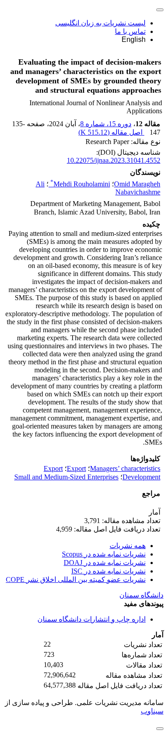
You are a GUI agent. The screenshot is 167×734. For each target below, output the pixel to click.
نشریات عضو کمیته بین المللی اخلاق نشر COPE (76, 579)
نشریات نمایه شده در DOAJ (105, 562)
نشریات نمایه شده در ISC (108, 571)
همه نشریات (128, 545)
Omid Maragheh (137, 184)
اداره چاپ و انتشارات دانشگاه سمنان (91, 619)
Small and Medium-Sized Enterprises (66, 477)
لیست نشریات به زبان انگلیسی (100, 23)
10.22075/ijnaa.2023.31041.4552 (113, 160)
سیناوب (152, 711)
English (134, 39)
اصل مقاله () (111, 132)
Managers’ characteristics (125, 468)
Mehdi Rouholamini (80, 184)
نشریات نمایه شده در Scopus (104, 554)
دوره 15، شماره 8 (105, 124)
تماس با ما (130, 31)
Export (76, 468)
